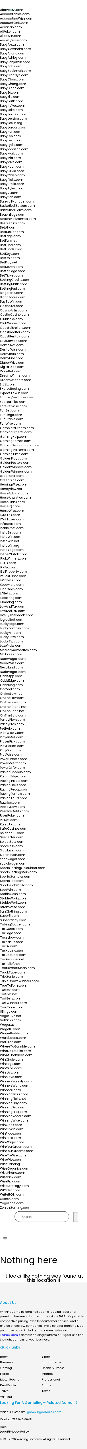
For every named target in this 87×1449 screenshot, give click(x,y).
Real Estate (8, 1385)
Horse (4, 1374)
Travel (4, 1391)
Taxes (46, 1391)
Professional (51, 1379)
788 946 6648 (22, 1419)
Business (6, 1362)
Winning (6, 1397)
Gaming (6, 1368)
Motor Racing (9, 1379)
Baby (4, 1357)
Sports (46, 1385)
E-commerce (51, 1362)
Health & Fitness (53, 1368)
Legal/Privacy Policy (14, 1431)
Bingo (46, 1357)
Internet (47, 1374)
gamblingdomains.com (44, 1412)
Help (3, 1427)
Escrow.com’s (10, 1335)
